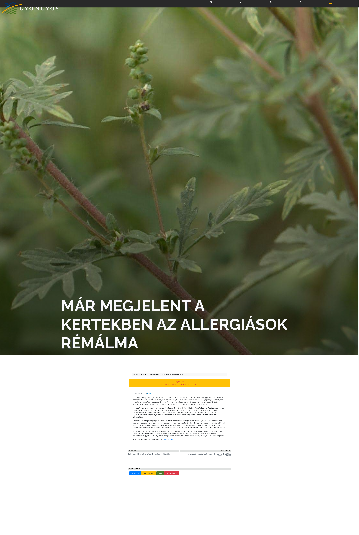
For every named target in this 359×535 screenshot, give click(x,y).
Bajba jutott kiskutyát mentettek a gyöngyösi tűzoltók (149, 454)
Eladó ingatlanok (172, 473)
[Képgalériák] (211, 2)
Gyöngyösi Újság (148, 473)
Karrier (160, 473)
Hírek (149, 393)
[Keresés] (300, 2)
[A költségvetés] (271, 2)
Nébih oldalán (168, 439)
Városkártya (135, 473)
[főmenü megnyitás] (344, 4)
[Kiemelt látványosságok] (241, 2)
